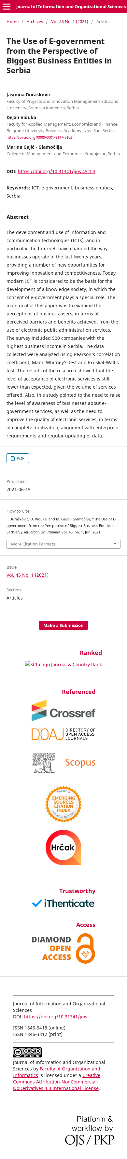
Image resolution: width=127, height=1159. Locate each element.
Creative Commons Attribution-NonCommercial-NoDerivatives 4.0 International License (56, 1081)
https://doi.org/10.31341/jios (55, 1017)
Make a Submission (63, 625)
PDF (20, 458)
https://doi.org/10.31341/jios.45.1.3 (56, 171)
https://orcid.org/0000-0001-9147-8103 (39, 137)
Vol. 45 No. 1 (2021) (69, 21)
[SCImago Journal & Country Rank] (63, 664)
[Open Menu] (6, 6)
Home (13, 21)
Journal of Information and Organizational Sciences (71, 6)
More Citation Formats (33, 544)
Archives (35, 21)
